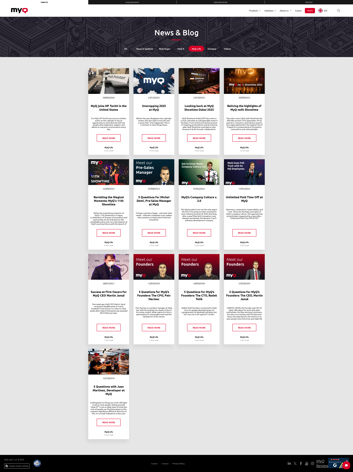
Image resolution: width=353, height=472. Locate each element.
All (125, 48)
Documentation (221, 2)
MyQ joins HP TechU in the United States (109, 107)
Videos (227, 48)
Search (338, 10)
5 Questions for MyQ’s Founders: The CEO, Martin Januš (244, 295)
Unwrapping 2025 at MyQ (154, 107)
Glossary (212, 48)
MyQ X (180, 48)
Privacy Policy (179, 463)
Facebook (301, 463)
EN (325, 10)
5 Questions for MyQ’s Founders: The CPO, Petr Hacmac (154, 295)
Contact (309, 2)
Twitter (295, 463)
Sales (310, 10)
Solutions (268, 10)
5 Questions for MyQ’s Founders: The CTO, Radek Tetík (199, 295)
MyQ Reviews (323, 463)
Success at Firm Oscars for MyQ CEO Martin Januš (109, 293)
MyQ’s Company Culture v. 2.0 (199, 199)
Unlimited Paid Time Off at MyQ (244, 199)
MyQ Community (132, 2)
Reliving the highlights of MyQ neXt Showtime (244, 107)
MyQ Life (196, 48)
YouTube (307, 463)
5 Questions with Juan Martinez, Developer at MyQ (109, 390)
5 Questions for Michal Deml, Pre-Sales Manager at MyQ (154, 200)
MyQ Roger (164, 48)
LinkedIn (289, 463)
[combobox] (325, 10)
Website (44, 2)
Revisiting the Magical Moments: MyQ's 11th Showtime (109, 200)
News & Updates (144, 48)
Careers (154, 463)
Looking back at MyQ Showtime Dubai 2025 (199, 107)
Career (298, 10)
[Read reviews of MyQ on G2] (338, 463)
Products (253, 10)
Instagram (312, 463)
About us (284, 10)
